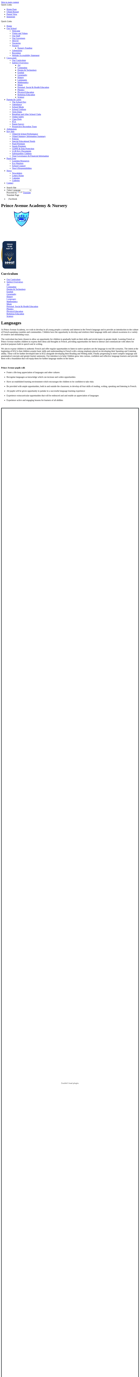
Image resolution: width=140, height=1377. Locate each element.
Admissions (17, 50)
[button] (12, 21)
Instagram (11, 17)
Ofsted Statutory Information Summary (29, 136)
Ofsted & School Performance (25, 134)
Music (20, 85)
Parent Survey (18, 124)
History (21, 77)
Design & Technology (27, 70)
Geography (22, 75)
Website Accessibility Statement (25, 55)
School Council (18, 166)
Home (9, 26)
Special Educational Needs (23, 141)
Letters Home (18, 175)
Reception (16, 53)
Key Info (10, 131)
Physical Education (26, 92)
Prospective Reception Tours (24, 126)
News (9, 171)
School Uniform (19, 109)
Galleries (16, 180)
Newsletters (17, 173)
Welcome (16, 31)
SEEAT (15, 41)
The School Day (19, 102)
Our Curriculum (19, 60)
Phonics (21, 90)
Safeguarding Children (22, 153)
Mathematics (23, 82)
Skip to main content (10, 2)
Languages (22, 80)
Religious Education (26, 94)
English (21, 72)
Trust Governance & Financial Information (30, 156)
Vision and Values (20, 33)
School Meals (18, 107)
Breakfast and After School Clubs (26, 114)
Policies (15, 139)
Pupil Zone (11, 158)
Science (21, 97)
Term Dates (17, 112)
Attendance (17, 104)
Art (19, 65)
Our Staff (16, 36)
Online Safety (18, 117)
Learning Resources (20, 161)
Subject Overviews (20, 63)
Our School (12, 28)
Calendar (16, 178)
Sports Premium (19, 146)
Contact (10, 183)
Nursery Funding (25, 48)
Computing (22, 68)
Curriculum (11, 58)
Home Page (12, 9)
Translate (27, 192)
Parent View (12, 14)
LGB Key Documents (21, 151)
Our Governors (18, 38)
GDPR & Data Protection (23, 148)
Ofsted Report (13, 12)
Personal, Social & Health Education (33, 87)
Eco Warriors (17, 163)
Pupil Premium (18, 144)
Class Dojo (17, 119)
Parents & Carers (14, 99)
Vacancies (16, 43)
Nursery (15, 45)
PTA (14, 121)
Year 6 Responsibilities (22, 168)
